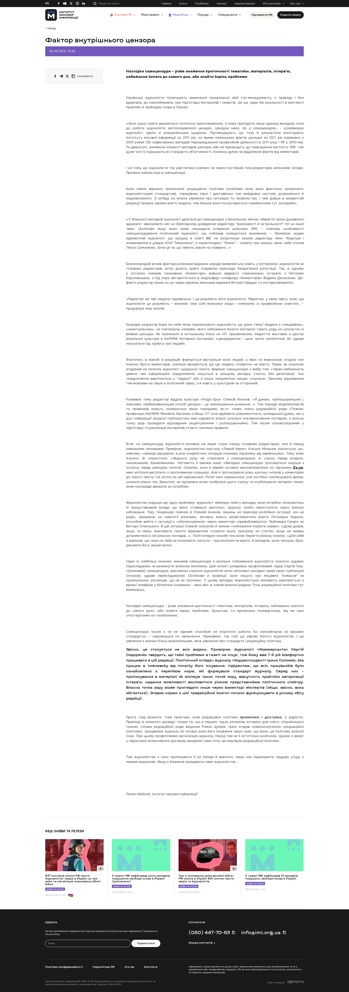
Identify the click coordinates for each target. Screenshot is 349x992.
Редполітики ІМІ (104, 967)
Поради (203, 14)
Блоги (183, 3)
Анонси (221, 3)
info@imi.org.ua (261, 932)
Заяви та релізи (55, 889)
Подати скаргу (290, 15)
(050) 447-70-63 (209, 932)
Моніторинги (150, 14)
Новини (166, 3)
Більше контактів (200, 942)
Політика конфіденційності (64, 967)
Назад (51, 28)
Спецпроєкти (227, 14)
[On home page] (61, 15)
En (47, 3)
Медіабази (180, 14)
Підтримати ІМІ (261, 15)
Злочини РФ (123, 14)
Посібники (202, 3)
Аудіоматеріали (244, 3)
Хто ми (129, 967)
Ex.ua (298, 467)
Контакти (150, 967)
